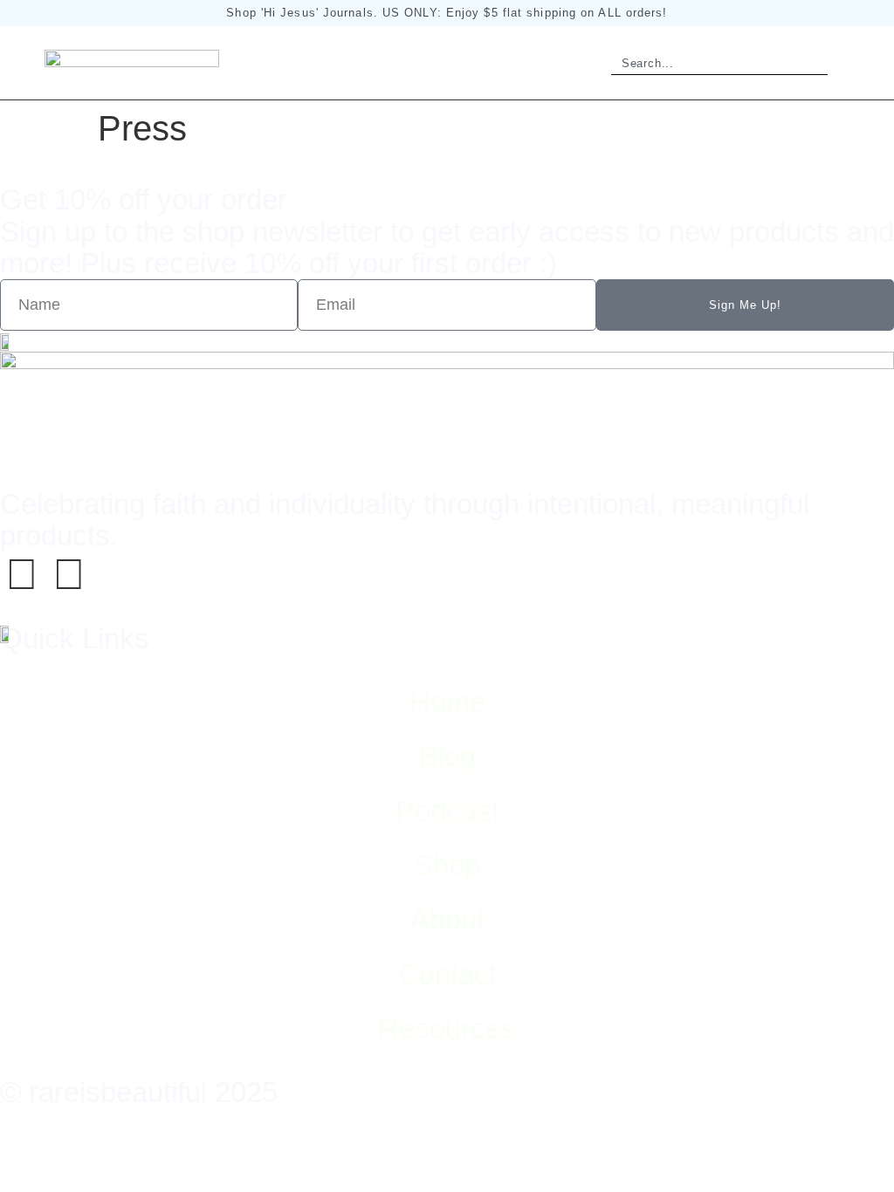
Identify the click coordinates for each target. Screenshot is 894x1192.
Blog (447, 756)
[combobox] (701, 63)
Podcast (447, 811)
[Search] (809, 63)
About (447, 919)
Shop (447, 865)
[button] (845, 62)
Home (447, 702)
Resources (447, 1028)
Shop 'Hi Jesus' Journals (299, 12)
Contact (447, 974)
